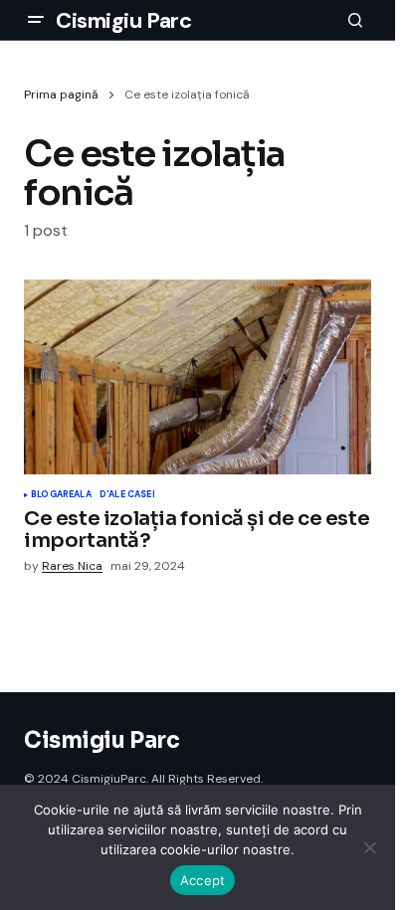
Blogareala (61, 495)
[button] (36, 20)
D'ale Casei (127, 495)
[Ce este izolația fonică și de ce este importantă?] (197, 376)
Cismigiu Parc (123, 20)
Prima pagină (61, 94)
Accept (203, 880)
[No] (370, 847)
